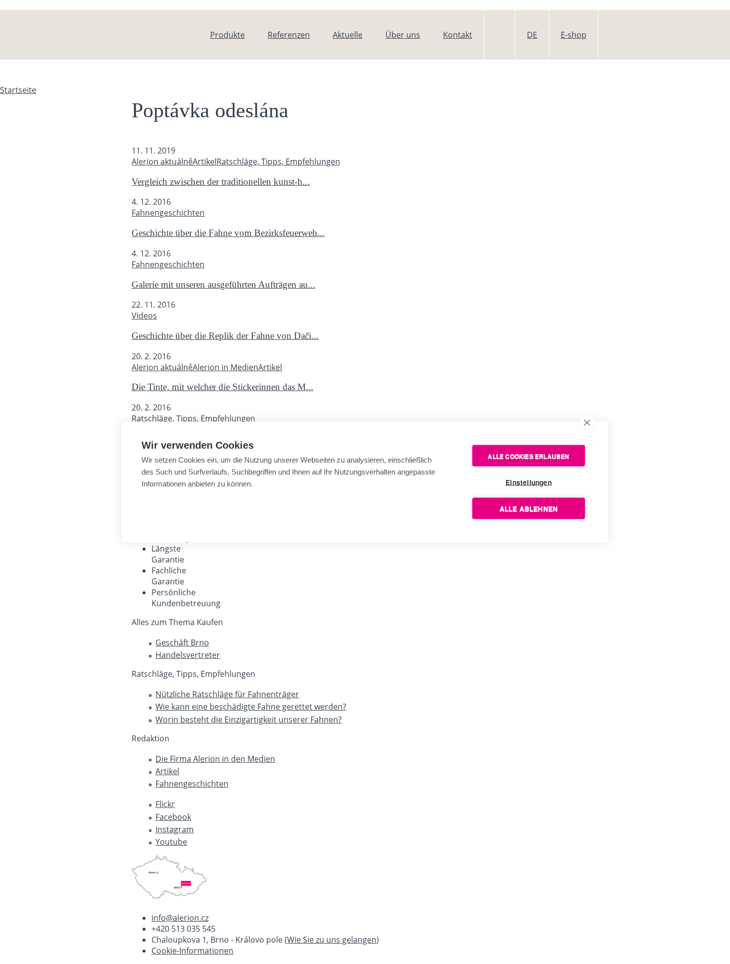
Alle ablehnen (529, 508)
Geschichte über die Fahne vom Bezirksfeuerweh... (228, 233)
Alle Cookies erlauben (528, 455)
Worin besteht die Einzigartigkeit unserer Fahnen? (248, 719)
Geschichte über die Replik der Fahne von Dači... (225, 335)
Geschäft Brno (182, 642)
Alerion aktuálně (162, 161)
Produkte (227, 34)
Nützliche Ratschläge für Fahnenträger (227, 694)
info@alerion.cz (180, 917)
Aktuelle (348, 34)
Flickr (165, 804)
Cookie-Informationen (192, 950)
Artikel (205, 161)
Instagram (174, 829)
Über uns (402, 34)
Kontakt (457, 34)
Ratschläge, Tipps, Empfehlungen (278, 161)
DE (532, 34)
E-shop (573, 34)
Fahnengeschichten (168, 212)
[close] (587, 422)
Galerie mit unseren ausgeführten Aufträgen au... (223, 284)
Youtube (171, 841)
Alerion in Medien (225, 367)
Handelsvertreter (187, 654)
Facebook (173, 816)
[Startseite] (164, 35)
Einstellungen (529, 482)
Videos (144, 315)
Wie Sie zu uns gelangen (331, 939)
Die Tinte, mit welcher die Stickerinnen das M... (222, 387)
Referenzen (289, 34)
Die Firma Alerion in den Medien (215, 758)
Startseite (18, 89)
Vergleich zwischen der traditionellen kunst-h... (221, 181)
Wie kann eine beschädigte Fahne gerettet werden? (250, 706)
